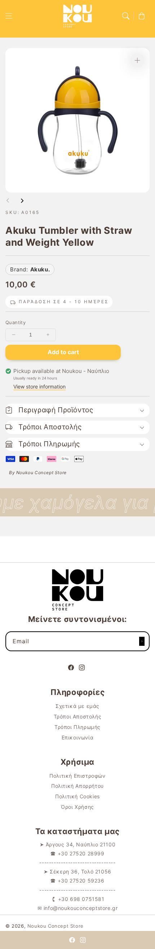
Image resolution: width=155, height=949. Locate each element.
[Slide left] (8, 200)
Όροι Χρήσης (77, 807)
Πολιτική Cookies (77, 796)
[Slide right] (22, 200)
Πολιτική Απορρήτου (77, 786)
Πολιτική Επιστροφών (77, 776)
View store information (39, 386)
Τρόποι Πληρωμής (77, 727)
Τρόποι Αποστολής (78, 716)
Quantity (15, 322)
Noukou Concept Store (55, 926)
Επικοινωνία (78, 737)
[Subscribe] (142, 641)
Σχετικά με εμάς (77, 706)
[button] (9, 16)
